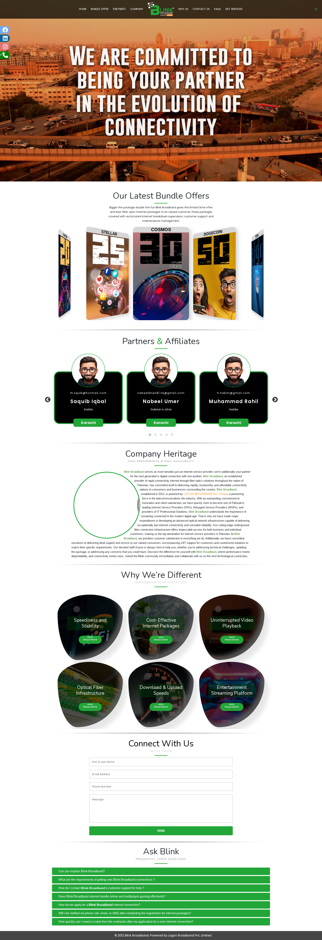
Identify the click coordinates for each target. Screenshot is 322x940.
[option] (88, 397)
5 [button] (172, 434)
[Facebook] (14, 30)
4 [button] (166, 434)
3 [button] (161, 434)
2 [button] (155, 434)
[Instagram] (14, 46)
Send (161, 831)
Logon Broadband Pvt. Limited (189, 935)
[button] (46, 392)
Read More (90, 639)
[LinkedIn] (14, 38)
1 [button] (150, 434)
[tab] (161, 871)
